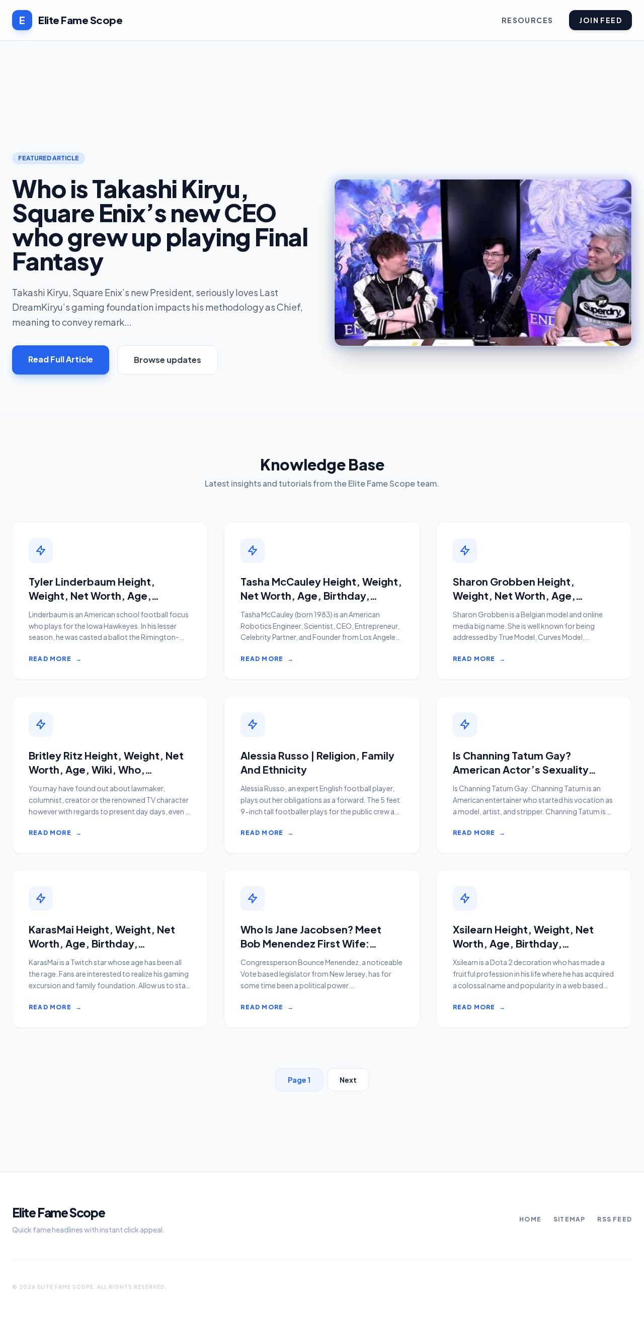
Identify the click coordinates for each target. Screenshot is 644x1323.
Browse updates (167, 359)
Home (530, 1219)
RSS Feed (614, 1219)
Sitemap (569, 1219)
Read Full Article (60, 359)
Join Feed (600, 20)
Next (348, 1079)
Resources (527, 20)
